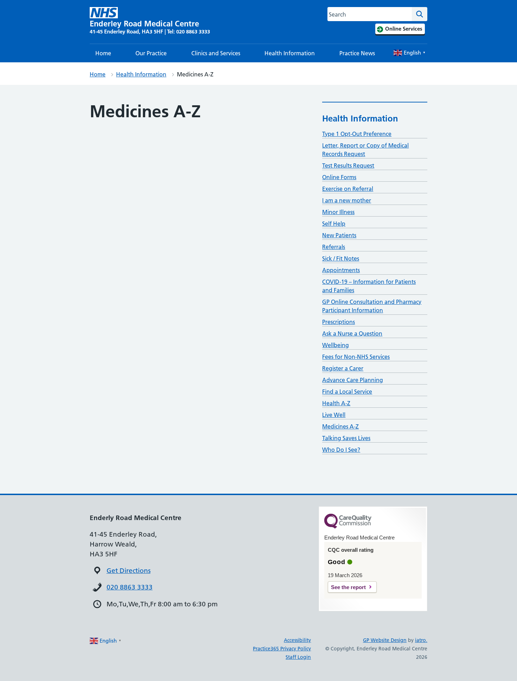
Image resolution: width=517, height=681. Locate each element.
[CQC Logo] (347, 527)
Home (103, 53)
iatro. (421, 640)
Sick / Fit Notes (340, 258)
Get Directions (129, 571)
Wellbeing (335, 345)
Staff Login (298, 657)
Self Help (333, 223)
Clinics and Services (215, 53)
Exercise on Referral (347, 188)
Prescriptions (338, 321)
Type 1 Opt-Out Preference (356, 133)
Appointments (341, 270)
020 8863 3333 (130, 587)
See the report (348, 587)
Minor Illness (338, 211)
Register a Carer (342, 368)
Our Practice (151, 53)
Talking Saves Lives (346, 438)
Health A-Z (336, 403)
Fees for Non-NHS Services (356, 356)
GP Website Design (385, 640)
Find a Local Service (347, 391)
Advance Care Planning (352, 379)
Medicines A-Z (340, 426)
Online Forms (339, 177)
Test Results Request (348, 165)
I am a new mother (346, 200)
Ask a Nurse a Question (352, 333)
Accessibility (297, 640)
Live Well (333, 414)
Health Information (289, 53)
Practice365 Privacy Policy (282, 648)
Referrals (333, 246)
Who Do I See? (341, 449)
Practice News (357, 53)
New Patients (339, 235)
